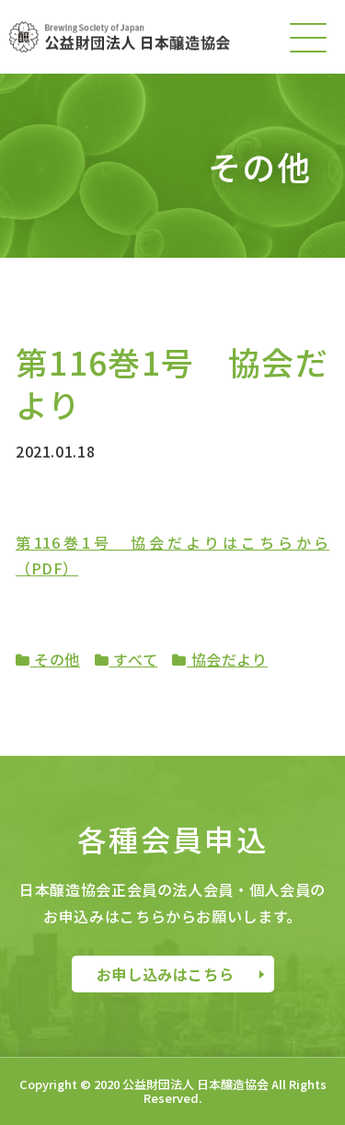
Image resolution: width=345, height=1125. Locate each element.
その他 (55, 659)
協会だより (227, 659)
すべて (133, 659)
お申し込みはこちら (166, 974)
